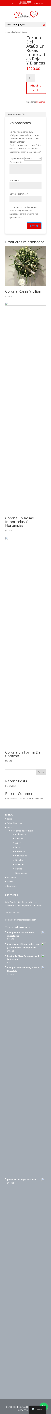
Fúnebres (40, 102)
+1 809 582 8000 (13, 912)
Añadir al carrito (36, 88)
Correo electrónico (18, 193)
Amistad (19, 838)
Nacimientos (21, 873)
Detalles (19, 860)
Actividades (20, 834)
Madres (18, 868)
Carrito (10, 881)
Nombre (14, 180)
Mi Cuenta (11, 877)
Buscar (41, 772)
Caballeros (20, 851)
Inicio (9, 818)
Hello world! (10, 786)
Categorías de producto (22, 830)
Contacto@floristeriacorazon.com (20, 919)
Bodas (18, 847)
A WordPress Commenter (17, 798)
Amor (17, 842)
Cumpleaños (21, 855)
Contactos (12, 886)
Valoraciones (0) (16, 114)
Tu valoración (16, 162)
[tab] (25, 114)
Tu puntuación (16, 158)
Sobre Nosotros (14, 823)
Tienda (10, 827)
